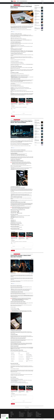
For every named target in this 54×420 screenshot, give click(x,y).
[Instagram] (28, 410)
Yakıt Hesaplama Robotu (20, 208)
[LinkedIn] (25, 410)
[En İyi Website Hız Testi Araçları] (38, 19)
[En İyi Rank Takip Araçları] (38, 25)
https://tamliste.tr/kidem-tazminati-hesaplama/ (18, 300)
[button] (42, 1)
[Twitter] (27, 410)
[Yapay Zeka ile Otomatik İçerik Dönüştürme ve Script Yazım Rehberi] (38, 28)
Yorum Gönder (12, 250)
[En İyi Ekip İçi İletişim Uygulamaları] (38, 13)
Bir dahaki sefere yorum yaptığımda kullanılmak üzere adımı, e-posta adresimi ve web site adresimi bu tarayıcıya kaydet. (22, 402)
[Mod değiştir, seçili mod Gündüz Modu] (42, 3)
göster (13, 31)
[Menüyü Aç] (18, 1)
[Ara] (41, 1)
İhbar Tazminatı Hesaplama (23, 311)
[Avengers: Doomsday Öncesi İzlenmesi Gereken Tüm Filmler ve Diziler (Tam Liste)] (14, 101)
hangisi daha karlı (26, 144)
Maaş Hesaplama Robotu (29, 64)
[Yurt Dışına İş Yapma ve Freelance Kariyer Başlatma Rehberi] (22, 101)
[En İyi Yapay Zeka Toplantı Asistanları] (38, 7)
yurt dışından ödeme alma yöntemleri (28, 94)
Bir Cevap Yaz (13, 240)
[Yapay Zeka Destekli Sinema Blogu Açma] (38, 22)
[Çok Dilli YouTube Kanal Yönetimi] (29, 101)
